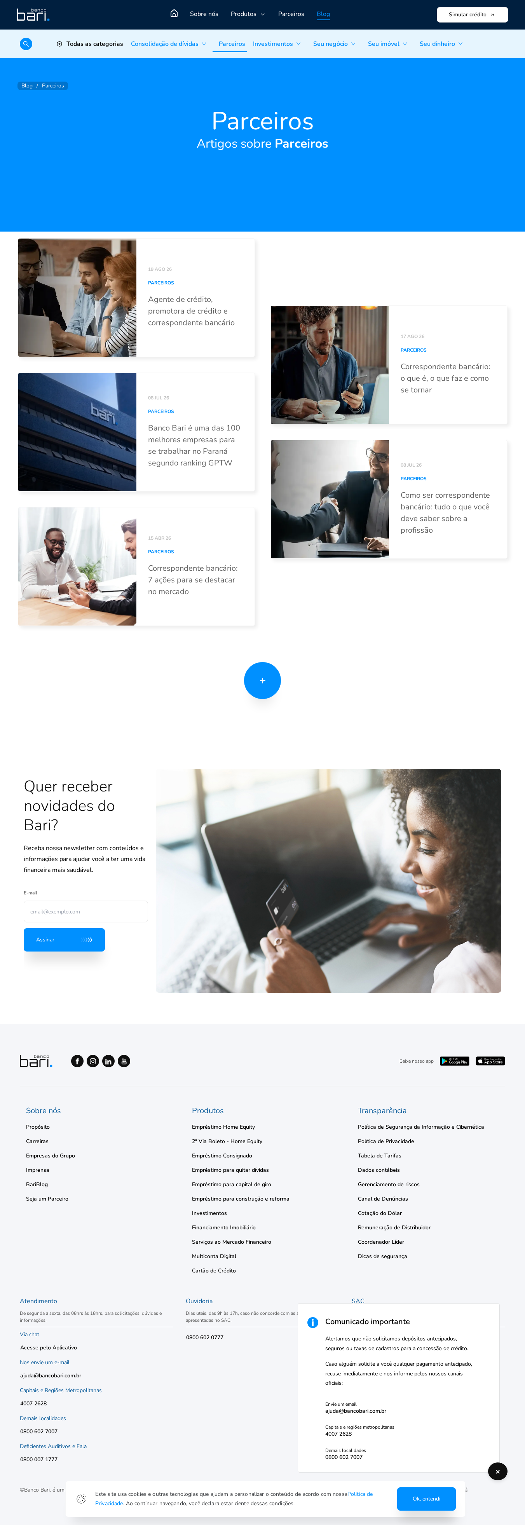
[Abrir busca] (26, 44)
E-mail (30, 893)
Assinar (45, 939)
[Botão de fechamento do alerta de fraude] (498, 1471)
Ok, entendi (426, 1498)
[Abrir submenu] (206, 44)
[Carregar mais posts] (262, 680)
